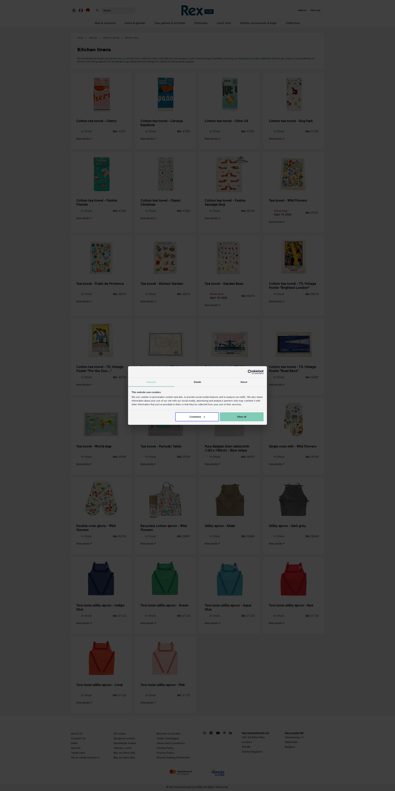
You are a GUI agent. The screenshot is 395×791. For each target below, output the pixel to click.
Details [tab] (197, 382)
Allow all (241, 416)
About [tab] (243, 382)
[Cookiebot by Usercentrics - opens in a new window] (250, 372)
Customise (195, 416)
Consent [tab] (151, 382)
